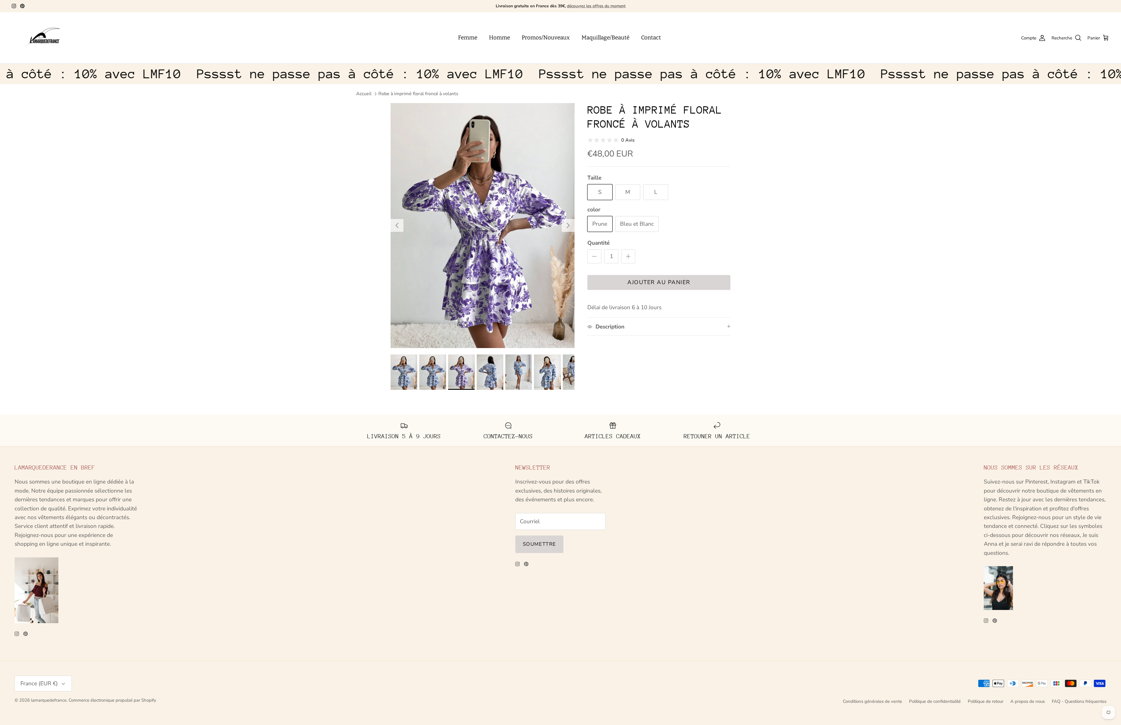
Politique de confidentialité (935, 701)
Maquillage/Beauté (605, 37)
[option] (483, 225)
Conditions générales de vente (872, 701)
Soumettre (539, 544)
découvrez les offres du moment (596, 6)
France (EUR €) (39, 683)
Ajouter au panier (658, 282)
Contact (651, 37)
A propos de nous (1027, 701)
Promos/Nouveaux (546, 37)
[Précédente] (397, 225)
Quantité (598, 243)
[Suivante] (568, 225)
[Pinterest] (22, 6)
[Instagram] (14, 6)
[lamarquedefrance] (48, 38)
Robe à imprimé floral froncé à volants (418, 94)
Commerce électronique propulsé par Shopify (112, 700)
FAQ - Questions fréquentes (1079, 701)
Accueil (364, 94)
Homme (499, 37)
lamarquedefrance (49, 700)
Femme (467, 37)
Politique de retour (985, 701)
